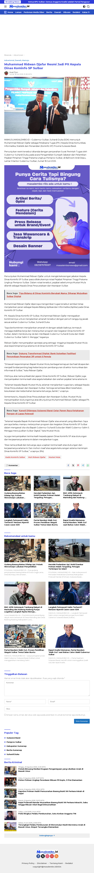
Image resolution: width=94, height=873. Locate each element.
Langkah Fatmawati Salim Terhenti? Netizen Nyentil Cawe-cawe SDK (16, 522)
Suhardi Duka (13, 754)
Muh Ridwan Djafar (37, 457)
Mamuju (25, 60)
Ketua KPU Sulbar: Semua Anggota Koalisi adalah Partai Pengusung (38, 2)
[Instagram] (47, 856)
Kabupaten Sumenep (17, 746)
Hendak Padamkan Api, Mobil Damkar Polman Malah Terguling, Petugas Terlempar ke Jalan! (47, 495)
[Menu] (6, 6)
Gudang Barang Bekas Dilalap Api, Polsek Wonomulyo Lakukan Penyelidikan (14, 495)
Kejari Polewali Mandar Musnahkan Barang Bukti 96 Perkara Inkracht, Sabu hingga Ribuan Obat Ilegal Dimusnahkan (53, 803)
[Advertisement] (47, 33)
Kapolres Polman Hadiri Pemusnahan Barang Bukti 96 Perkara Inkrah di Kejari (51, 792)
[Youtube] (52, 856)
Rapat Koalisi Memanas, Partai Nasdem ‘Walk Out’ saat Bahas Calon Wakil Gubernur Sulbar (75, 522)
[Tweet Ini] (73, 465)
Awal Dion (13, 72)
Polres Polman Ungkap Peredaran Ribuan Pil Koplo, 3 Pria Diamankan (50, 780)
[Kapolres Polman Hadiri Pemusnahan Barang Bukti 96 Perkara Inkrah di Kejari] (10, 793)
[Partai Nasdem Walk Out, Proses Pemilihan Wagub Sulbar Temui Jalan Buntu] (47, 510)
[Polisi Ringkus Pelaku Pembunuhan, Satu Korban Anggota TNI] (10, 815)
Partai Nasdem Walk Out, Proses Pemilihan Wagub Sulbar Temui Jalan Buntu (46, 522)
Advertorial (9, 60)
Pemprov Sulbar (14, 742)
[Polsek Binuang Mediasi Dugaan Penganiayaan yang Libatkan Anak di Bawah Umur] (10, 770)
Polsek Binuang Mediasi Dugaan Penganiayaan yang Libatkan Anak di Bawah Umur (50, 770)
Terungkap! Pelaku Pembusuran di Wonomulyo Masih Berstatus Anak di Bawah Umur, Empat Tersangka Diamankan (51, 826)
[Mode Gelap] (84, 7)
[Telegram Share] (83, 465)
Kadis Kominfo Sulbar (15, 457)
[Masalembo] (19, 6)
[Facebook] (38, 856)
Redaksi (69, 863)
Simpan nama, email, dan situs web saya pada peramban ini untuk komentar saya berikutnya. (45, 715)
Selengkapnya (46, 835)
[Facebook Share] (68, 465)
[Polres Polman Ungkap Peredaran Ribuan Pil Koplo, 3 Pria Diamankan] (10, 782)
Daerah (18, 60)
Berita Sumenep (14, 750)
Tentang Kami (56, 863)
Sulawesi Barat (13, 738)
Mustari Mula (54, 457)
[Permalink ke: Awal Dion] (6, 73)
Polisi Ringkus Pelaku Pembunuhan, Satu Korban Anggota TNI (47, 814)
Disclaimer (42, 863)
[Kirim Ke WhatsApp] (88, 465)
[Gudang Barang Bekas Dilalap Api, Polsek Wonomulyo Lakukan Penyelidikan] (17, 483)
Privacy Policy (28, 863)
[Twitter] (43, 856)
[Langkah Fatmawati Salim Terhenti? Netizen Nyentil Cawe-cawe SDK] (17, 510)
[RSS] (56, 856)
